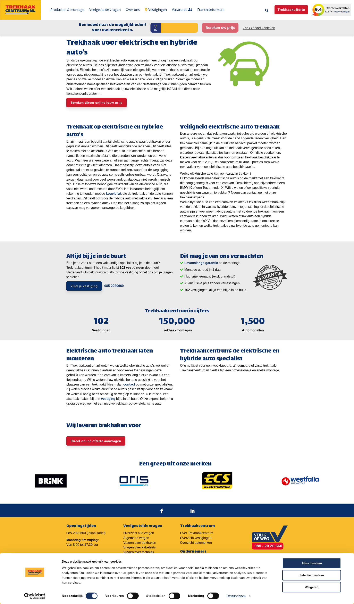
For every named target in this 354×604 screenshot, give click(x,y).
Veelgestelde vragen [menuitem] (105, 9)
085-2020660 (114, 286)
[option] (50, 480)
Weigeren (311, 587)
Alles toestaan (312, 563)
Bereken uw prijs (220, 28)
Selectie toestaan (312, 575)
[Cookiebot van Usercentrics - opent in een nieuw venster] (35, 596)
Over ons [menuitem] (133, 9)
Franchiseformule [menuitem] (210, 9)
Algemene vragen (136, 538)
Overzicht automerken (196, 542)
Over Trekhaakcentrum (196, 533)
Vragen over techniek (138, 552)
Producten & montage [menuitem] (67, 9)
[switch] (133, 596)
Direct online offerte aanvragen (95, 441)
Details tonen (236, 596)
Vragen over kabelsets (139, 547)
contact (129, 384)
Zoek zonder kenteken (259, 28)
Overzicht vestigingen (195, 538)
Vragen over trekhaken (139, 542)
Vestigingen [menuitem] (157, 9)
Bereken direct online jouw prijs (96, 102)
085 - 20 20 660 (268, 546)
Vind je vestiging (84, 286)
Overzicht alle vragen (138, 533)
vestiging (108, 398)
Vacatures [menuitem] (180, 9)
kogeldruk (114, 193)
